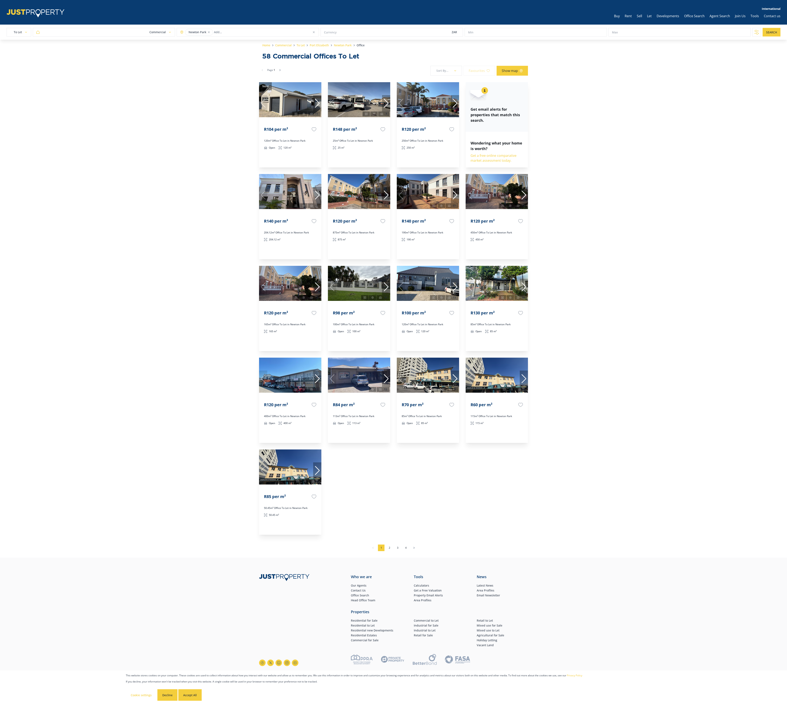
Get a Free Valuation (428, 590)
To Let (301, 45)
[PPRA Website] (362, 660)
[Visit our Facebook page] (262, 663)
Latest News (485, 585)
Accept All (190, 695)
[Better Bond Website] (425, 660)
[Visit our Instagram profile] (287, 663)
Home (266, 45)
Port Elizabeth (319, 45)
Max (615, 32)
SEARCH (771, 32)
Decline (167, 695)
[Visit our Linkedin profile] (278, 663)
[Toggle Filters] (756, 32)
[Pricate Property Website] (393, 660)
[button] (208, 32)
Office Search (360, 595)
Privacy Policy (574, 675)
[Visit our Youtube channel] (295, 663)
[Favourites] (314, 129)
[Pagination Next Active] (280, 70)
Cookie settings (141, 695)
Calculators (421, 585)
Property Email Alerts (428, 595)
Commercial (283, 45)
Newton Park (343, 45)
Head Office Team (363, 600)
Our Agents (358, 585)
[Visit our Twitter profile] (270, 663)
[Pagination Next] (414, 548)
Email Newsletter (488, 595)
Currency (330, 32)
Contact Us (358, 590)
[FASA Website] (457, 660)
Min (470, 32)
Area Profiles (422, 600)
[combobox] (230, 32)
